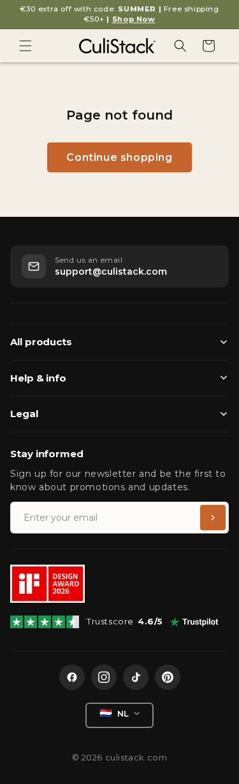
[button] (25, 46)
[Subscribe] (213, 517)
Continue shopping (119, 157)
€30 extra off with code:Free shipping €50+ (119, 14)
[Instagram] (104, 677)
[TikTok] (135, 677)
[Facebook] (72, 677)
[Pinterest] (167, 677)
